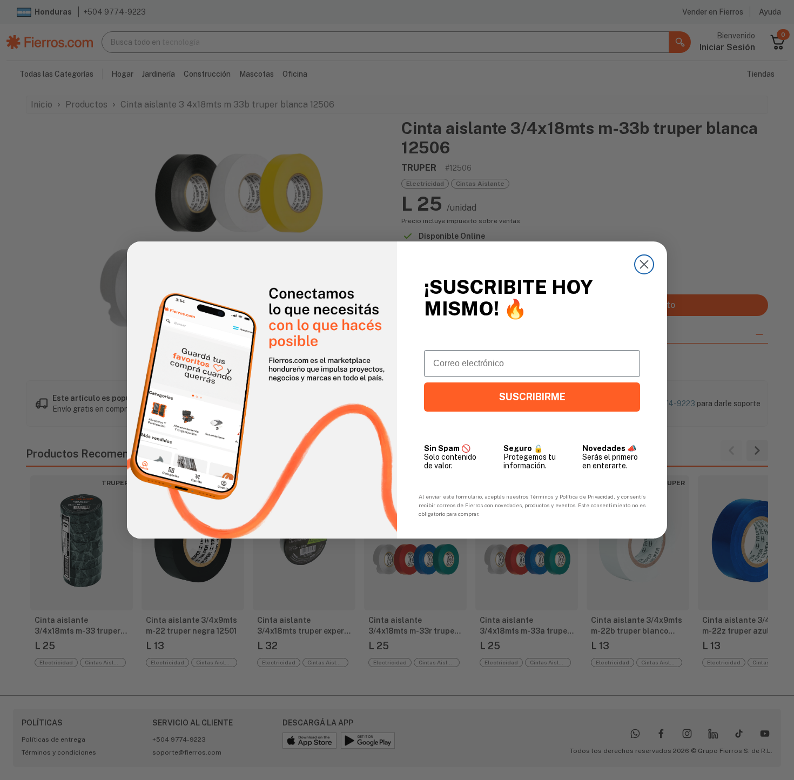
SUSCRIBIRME (532, 396)
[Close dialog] (644, 264)
